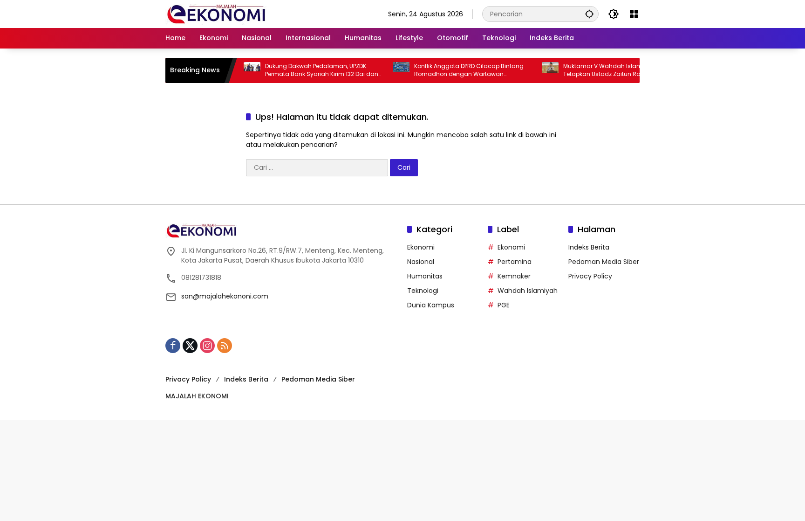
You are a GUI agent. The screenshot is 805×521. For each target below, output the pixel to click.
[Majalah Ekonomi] (215, 13)
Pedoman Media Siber (603, 261)
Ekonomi (421, 247)
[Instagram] (207, 345)
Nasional (420, 261)
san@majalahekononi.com (224, 296)
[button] (589, 13)
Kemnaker (514, 276)
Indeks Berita (588, 247)
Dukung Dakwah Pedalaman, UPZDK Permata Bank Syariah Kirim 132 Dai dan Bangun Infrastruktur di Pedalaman (311, 70)
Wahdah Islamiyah (528, 290)
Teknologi (422, 290)
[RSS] (224, 345)
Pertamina (515, 261)
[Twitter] (190, 345)
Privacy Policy (590, 276)
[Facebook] (172, 345)
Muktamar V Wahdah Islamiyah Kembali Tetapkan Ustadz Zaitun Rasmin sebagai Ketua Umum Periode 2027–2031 (611, 70)
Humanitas (425, 276)
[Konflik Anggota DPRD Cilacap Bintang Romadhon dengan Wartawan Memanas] (390, 70)
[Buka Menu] (634, 14)
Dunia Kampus (430, 305)
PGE (504, 305)
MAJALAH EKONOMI (197, 396)
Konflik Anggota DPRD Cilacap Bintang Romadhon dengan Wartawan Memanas (458, 70)
